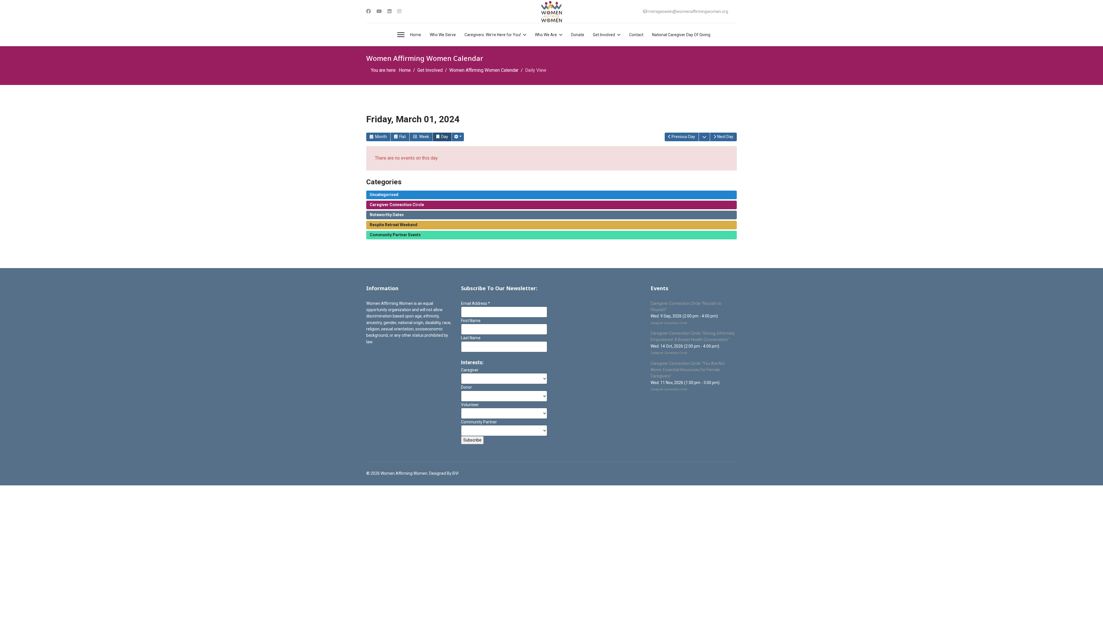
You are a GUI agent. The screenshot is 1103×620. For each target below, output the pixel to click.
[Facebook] (368, 11)
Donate (577, 34)
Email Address (475, 303)
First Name (471, 320)
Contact (636, 34)
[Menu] (400, 34)
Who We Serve (443, 34)
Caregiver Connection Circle (397, 204)
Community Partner (479, 422)
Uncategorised (384, 194)
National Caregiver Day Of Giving (681, 34)
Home (415, 34)
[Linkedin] (389, 11)
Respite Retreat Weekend (393, 224)
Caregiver (470, 370)
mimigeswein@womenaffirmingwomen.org (688, 11)
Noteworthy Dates (387, 214)
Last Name (471, 338)
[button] (458, 137)
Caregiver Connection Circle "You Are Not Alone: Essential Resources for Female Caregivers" (688, 370)
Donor (466, 387)
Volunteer (470, 404)
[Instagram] (399, 11)
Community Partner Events (395, 234)
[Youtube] (379, 11)
